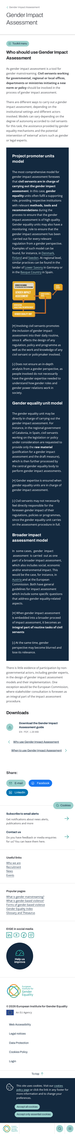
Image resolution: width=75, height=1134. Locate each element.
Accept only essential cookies (34, 1114)
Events (10, 875)
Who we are (13, 863)
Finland (17, 258)
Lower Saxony (34, 267)
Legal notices (17, 1033)
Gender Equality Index (19, 908)
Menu (69, 1128)
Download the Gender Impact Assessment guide (38, 725)
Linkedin (9, 935)
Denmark (48, 253)
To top (35, 1073)
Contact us (13, 832)
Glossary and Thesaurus (20, 912)
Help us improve (19, 960)
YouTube (16, 935)
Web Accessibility (20, 1024)
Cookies (65, 805)
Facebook (24, 935)
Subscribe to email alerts (22, 813)
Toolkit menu (19, 43)
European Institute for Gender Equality (10, 1128)
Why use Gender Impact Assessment (36, 742)
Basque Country (31, 272)
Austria (17, 580)
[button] (16, 783)
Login (12, 1061)
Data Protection (19, 1042)
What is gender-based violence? (25, 900)
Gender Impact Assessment (24, 7)
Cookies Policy (18, 1051)
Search (59, 1128)
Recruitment (13, 867)
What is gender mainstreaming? (25, 896)
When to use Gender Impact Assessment (36, 751)
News (9, 871)
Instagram (31, 935)
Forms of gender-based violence (25, 904)
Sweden (33, 258)
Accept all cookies (27, 1106)
